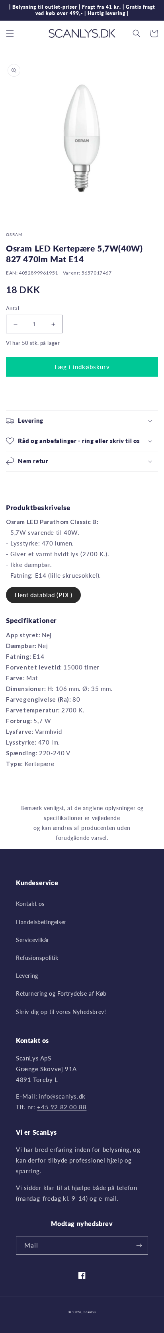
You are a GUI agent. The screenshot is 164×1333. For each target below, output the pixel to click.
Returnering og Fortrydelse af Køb (61, 993)
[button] (10, 33)
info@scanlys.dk (62, 1096)
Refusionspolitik (37, 957)
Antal (12, 308)
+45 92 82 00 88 (61, 1107)
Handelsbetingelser (41, 922)
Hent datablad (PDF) (43, 594)
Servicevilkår (32, 939)
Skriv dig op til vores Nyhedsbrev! (61, 1011)
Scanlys (90, 1312)
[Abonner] (139, 1245)
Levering (27, 975)
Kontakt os (30, 903)
